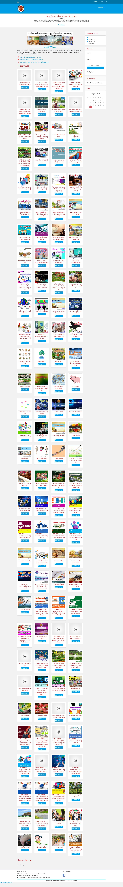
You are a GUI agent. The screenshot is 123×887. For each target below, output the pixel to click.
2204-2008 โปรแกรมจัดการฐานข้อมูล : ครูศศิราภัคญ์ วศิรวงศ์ (25, 535)
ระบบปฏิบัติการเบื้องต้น (75, 715)
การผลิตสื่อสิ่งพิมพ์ (59, 584)
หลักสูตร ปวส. (92, 41)
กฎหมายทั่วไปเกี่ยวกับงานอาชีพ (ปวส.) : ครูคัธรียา (41, 388)
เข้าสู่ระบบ (104, 1)
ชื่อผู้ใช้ (88, 53)
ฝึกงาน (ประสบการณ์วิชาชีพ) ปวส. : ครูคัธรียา (76, 286)
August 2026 (95, 94)
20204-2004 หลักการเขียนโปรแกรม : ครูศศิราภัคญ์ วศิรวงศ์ (42, 665)
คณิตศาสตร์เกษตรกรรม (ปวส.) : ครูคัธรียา (41, 336)
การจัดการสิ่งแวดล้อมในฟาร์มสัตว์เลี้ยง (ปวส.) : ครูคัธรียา (75, 485)
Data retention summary (6, 882)
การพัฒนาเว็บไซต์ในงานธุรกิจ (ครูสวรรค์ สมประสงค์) (75, 84)
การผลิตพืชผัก (76, 435)
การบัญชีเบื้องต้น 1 (25, 609)
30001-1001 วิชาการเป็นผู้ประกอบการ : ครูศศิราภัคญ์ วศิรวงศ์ (76, 849)
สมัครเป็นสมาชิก (90, 71)
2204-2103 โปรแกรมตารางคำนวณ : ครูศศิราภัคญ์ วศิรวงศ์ (76, 611)
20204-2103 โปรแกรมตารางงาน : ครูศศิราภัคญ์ (58, 690)
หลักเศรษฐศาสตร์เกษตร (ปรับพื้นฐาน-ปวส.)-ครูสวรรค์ (41, 136)
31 (90, 107)
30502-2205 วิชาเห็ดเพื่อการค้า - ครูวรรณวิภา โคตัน (25, 823)
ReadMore (24, 87)
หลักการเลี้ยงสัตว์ (25, 386)
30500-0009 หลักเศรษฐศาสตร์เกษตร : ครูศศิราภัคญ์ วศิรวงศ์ (25, 111)
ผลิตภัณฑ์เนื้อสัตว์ (42, 715)
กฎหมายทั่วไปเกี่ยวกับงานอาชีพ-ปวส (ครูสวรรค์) (76, 189)
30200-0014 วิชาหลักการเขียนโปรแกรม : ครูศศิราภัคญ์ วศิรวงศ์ (41, 769)
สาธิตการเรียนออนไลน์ (75, 412)
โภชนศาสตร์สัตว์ (58, 561)
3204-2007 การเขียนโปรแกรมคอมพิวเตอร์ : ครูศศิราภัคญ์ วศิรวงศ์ (58, 535)
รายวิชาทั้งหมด (90, 43)
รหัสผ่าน (89, 59)
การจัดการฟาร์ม (58, 847)
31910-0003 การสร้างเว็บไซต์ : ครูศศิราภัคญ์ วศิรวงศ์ (75, 741)
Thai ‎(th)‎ (100, 7)
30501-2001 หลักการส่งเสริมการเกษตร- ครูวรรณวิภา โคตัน (42, 823)
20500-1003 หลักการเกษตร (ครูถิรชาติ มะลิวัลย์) (59, 665)
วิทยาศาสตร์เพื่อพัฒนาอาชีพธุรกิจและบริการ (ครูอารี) (41, 214)
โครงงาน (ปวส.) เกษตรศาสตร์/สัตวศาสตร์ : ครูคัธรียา (42, 286)
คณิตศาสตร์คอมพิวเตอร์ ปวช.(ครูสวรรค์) (25, 586)
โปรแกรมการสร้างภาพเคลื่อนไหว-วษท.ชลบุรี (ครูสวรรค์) (58, 189)
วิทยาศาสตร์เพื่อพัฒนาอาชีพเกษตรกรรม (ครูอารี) (58, 214)
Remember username (93, 65)
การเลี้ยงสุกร (75, 386)
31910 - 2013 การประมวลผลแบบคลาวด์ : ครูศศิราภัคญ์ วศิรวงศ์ (41, 84)
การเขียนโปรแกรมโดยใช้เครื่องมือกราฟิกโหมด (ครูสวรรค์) (41, 586)
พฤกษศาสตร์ (58, 361)
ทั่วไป (90, 37)
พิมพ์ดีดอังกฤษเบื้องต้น (42, 311)
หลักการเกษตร (59, 412)
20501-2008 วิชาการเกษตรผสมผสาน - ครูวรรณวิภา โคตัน (76, 665)
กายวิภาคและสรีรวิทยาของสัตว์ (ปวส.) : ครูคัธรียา (58, 485)
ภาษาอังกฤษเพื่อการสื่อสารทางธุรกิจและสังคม (75, 363)
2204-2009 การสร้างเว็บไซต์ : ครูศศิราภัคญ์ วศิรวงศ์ (41, 535)
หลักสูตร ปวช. (92, 39)
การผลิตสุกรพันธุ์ (24, 847)
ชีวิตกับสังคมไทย (41, 847)
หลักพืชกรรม (41, 361)
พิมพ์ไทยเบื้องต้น (75, 688)
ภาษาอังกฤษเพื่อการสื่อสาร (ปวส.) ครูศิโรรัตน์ (75, 823)
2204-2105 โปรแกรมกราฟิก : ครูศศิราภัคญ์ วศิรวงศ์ (75, 510)
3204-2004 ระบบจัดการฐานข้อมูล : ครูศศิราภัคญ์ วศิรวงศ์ (59, 510)
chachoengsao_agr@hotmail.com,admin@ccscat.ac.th (36, 877)
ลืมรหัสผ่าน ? (90, 73)
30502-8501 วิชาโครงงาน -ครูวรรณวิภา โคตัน (75, 460)
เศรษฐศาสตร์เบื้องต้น (25, 561)
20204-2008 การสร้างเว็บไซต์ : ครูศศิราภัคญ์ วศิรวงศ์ (24, 136)
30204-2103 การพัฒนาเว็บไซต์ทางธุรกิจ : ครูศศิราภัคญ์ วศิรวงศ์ (58, 769)
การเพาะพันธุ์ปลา (42, 458)
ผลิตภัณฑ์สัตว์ (59, 458)
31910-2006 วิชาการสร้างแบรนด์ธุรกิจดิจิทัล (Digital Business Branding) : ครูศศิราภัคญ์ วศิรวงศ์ (41, 742)
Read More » (61, 25)
